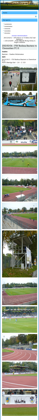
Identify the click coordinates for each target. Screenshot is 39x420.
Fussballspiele (8, 24)
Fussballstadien (8, 26)
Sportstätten (7, 30)
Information (7, 33)
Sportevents (7, 28)
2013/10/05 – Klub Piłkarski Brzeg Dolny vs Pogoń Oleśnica (20, 41)
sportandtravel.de (19, 3)
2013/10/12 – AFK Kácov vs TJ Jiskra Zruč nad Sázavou (19, 38)
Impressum (14, 35)
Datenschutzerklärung (22, 35)
